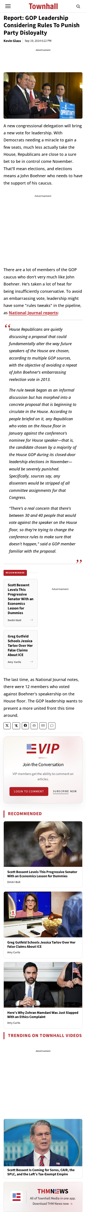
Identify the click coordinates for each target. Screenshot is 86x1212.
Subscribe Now (65, 791)
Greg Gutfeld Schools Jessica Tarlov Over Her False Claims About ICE (41, 944)
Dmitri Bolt (13, 882)
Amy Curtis (13, 952)
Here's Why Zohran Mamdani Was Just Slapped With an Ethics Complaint (42, 1014)
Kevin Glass (12, 40)
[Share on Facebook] (25, 725)
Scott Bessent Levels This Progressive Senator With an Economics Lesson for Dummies (42, 874)
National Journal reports (33, 312)
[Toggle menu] (8, 6)
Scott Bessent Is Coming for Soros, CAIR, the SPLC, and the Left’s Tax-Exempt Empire (41, 1172)
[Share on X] (7, 725)
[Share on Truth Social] (16, 725)
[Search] (78, 6)
